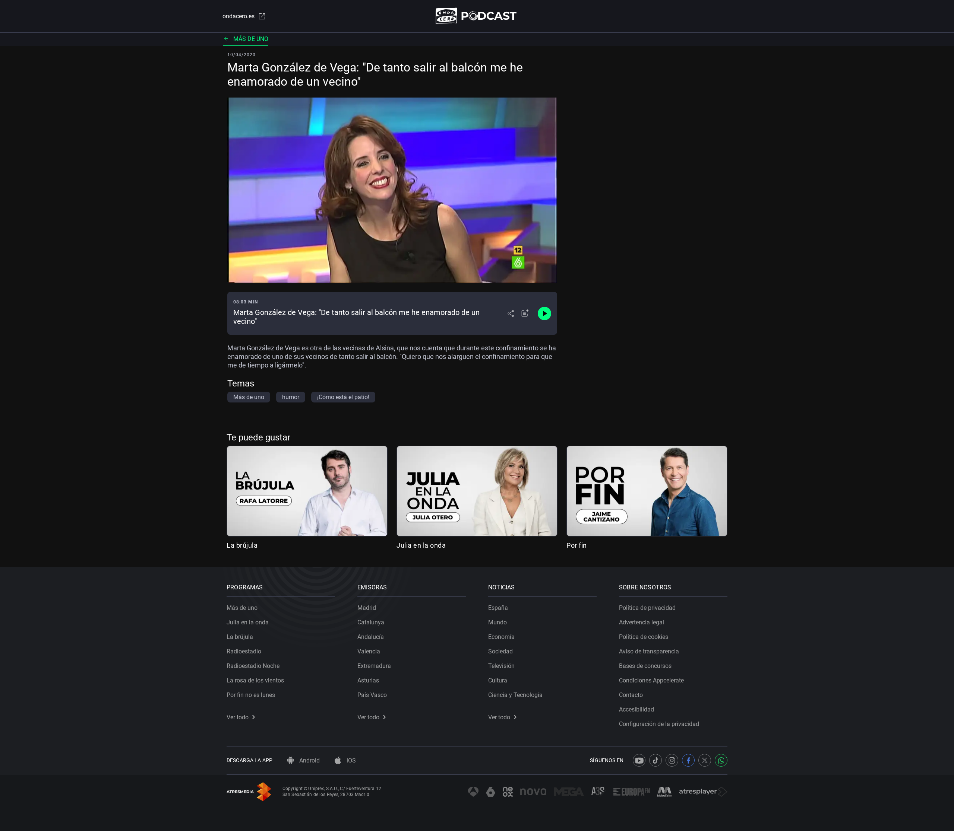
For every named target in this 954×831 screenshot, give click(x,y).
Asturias (368, 680)
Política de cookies (643, 636)
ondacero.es (238, 16)
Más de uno (250, 38)
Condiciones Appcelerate (651, 680)
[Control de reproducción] (544, 313)
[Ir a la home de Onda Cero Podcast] (477, 16)
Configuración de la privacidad (659, 723)
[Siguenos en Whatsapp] (721, 760)
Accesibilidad (636, 709)
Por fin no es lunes (251, 694)
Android (309, 760)
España (498, 607)
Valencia (368, 651)
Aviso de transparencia (649, 651)
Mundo (497, 622)
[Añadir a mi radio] (525, 313)
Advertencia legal (641, 622)
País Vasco (372, 694)
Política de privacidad (647, 607)
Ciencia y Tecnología (515, 694)
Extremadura (374, 665)
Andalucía (370, 636)
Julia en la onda (421, 545)
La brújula (242, 545)
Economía (501, 636)
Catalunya (370, 622)
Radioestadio (244, 651)
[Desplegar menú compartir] (510, 313)
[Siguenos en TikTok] (655, 760)
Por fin (576, 545)
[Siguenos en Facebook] (688, 760)
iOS (350, 760)
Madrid (366, 607)
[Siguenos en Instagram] (672, 760)
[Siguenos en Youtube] (639, 760)
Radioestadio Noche (253, 665)
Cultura (497, 680)
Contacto (631, 694)
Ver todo (238, 717)
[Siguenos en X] (704, 760)
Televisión (501, 665)
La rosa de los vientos (255, 680)
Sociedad (500, 651)
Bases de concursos (645, 665)
